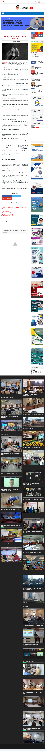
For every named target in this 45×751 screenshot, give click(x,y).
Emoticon (5, 232)
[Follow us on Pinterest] (36, 35)
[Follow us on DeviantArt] (34, 35)
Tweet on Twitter (17, 196)
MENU (4, 1)
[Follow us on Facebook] (32, 33)
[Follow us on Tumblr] (41, 35)
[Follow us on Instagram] (39, 35)
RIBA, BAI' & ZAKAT (5, 211)
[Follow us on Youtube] (41, 33)
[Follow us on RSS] (39, 33)
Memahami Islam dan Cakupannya (8, 212)
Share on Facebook (8, 196)
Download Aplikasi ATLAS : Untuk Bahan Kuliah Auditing (39, 62)
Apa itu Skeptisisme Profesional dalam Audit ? (21, 222)
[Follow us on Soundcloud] (34, 38)
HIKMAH (18, 41)
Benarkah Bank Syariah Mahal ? (8, 214)
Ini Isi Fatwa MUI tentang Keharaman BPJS (9, 209)
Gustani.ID (10, 746)
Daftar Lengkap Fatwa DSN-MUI (8, 215)
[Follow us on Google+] (36, 33)
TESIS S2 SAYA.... (38, 56)
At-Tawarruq (4, 205)
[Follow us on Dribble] (32, 35)
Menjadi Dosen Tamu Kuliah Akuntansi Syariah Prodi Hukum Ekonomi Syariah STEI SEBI (9, 223)
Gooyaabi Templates (34, 746)
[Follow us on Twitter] (34, 33)
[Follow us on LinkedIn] (32, 38)
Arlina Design (21, 746)
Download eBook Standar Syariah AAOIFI (38, 67)
